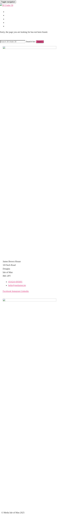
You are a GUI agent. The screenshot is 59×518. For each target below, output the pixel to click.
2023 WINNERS (12, 26)
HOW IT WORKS (13, 12)
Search (40, 42)
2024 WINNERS (12, 23)
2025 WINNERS (12, 19)
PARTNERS (10, 15)
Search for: (30, 41)
